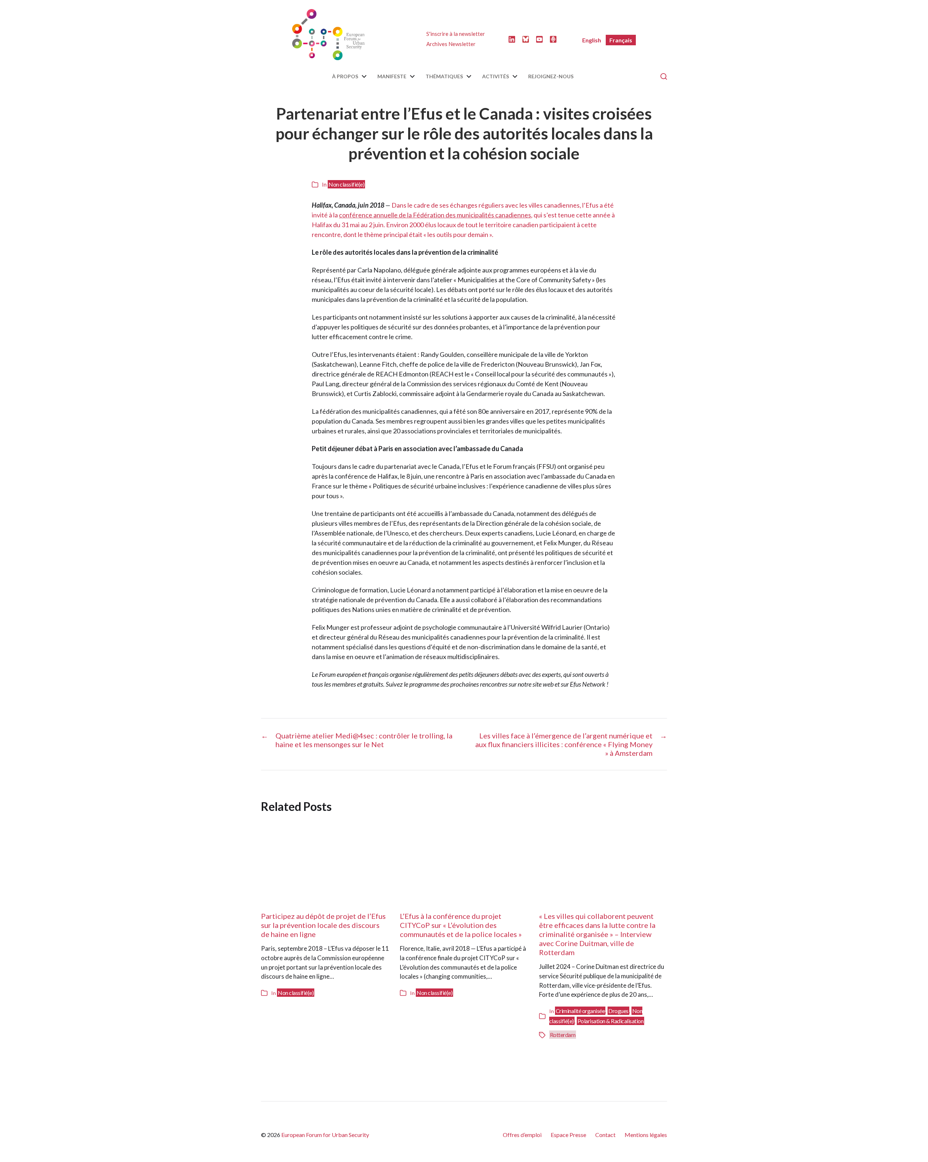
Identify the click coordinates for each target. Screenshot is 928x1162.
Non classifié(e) (346, 184)
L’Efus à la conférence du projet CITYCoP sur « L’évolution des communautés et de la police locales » (461, 925)
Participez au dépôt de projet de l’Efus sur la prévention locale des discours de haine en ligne (323, 925)
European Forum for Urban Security (325, 1134)
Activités (495, 76)
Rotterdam (563, 1034)
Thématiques (444, 76)
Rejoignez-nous (550, 76)
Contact (605, 1134)
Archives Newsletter (451, 44)
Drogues (618, 1010)
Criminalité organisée (580, 1010)
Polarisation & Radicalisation (610, 1020)
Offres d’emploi (522, 1134)
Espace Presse (568, 1134)
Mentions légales (646, 1134)
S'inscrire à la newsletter (455, 33)
